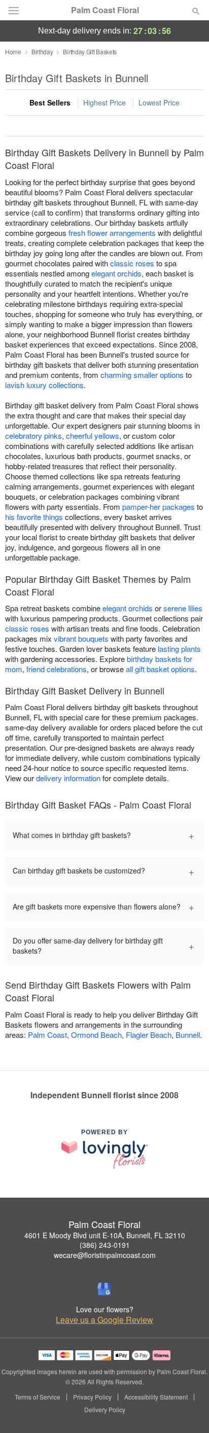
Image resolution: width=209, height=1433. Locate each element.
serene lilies (182, 608)
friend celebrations (56, 668)
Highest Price (104, 102)
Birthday (42, 51)
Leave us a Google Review (104, 1319)
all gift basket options (160, 668)
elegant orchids (116, 273)
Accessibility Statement (156, 1397)
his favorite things (34, 516)
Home (13, 51)
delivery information (68, 778)
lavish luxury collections (44, 384)
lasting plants (179, 648)
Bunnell (188, 1034)
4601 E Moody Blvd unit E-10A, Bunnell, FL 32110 (104, 1235)
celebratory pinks (33, 435)
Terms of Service (37, 1397)
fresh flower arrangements (112, 232)
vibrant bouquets (81, 638)
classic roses (132, 263)
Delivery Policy (104, 1410)
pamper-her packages (158, 506)
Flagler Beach (148, 1034)
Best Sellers (50, 102)
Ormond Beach (96, 1034)
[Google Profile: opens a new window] (104, 1289)
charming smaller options (142, 374)
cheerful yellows (92, 435)
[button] (187, 1410)
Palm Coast (47, 1034)
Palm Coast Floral (105, 10)
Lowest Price (159, 102)
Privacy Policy (92, 1397)
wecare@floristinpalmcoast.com (105, 1255)
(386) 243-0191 (105, 1245)
